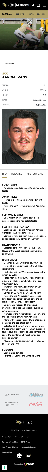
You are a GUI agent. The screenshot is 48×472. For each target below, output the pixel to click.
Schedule (20, 14)
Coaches (41, 14)
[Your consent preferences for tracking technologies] (4, 467)
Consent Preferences (23, 437)
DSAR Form (25, 442)
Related (17, 173)
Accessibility (7, 452)
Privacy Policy (7, 437)
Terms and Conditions (10, 442)
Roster (30, 14)
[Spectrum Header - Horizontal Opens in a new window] (22, 5)
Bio (4, 173)
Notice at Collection (28, 447)
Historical (35, 173)
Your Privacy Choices (10, 447)
